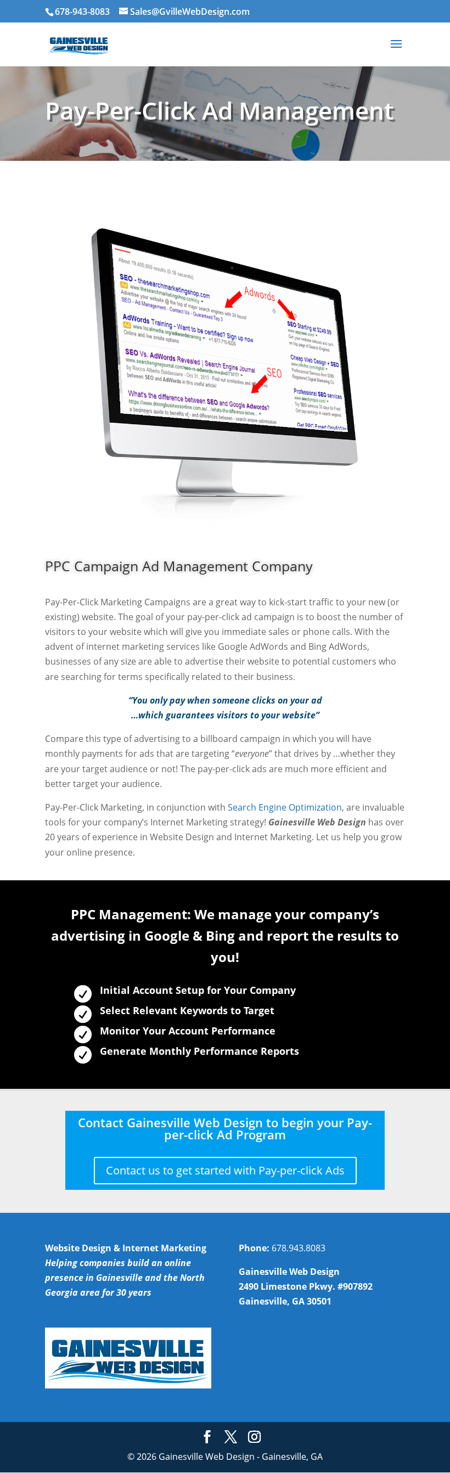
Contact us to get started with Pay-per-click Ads (225, 1170)
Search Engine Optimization (285, 807)
